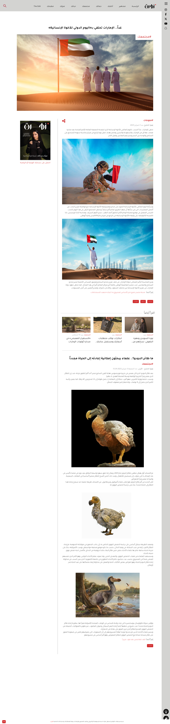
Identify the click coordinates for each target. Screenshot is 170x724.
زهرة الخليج (148, 125)
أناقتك (110, 6)
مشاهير (122, 6)
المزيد (52, 721)
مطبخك (50, 6)
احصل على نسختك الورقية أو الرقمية (35, 163)
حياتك (73, 6)
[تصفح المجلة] (166, 718)
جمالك (98, 6)
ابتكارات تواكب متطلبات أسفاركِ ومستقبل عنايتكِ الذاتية (109, 340)
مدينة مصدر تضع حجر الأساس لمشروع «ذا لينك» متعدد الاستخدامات (118, 293)
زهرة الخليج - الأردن (145, 369)
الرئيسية (135, 6)
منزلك (62, 6)
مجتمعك (86, 6)
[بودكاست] (166, 711)
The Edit (37, 6)
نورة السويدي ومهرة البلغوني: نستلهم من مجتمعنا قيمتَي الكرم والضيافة (143, 340)
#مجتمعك (150, 335)
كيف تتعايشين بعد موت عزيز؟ (133, 640)
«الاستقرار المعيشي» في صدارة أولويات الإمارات (78, 340)
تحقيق (143, 301)
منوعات (136, 301)
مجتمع (150, 301)
